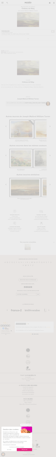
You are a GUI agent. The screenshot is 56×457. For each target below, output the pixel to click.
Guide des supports (28, 387)
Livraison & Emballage (28, 392)
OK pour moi (24, 449)
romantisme (38, 84)
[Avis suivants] (55, 327)
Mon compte (28, 402)
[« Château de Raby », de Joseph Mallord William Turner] (28, 247)
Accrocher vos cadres (28, 394)
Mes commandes (28, 401)
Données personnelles (29, 455)
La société (28, 377)
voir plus (48, 327)
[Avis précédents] (14, 327)
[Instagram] (27, 287)
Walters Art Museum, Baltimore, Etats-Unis (34, 87)
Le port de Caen (45, 170)
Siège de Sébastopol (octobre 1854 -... (25, 199)
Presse (28, 381)
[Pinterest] (29, 287)
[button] (3, 454)
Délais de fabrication (28, 391)
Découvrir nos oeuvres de (26, 103)
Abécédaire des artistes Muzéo (28, 259)
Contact (29, 453)
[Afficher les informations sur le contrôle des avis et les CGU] (11, 330)
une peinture (12, 84)
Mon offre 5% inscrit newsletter (28, 404)
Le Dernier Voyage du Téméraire (22, 141)
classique (23, 84)
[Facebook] (25, 287)
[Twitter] (31, 287)
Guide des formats (28, 389)
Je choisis (9, 449)
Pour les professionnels (28, 379)
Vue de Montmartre (21, 170)
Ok (38, 294)
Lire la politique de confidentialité (9, 444)
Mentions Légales (28, 451)
